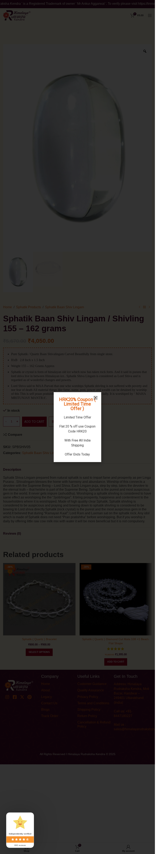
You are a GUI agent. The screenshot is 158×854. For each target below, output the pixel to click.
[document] (77, 427)
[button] (95, 397)
